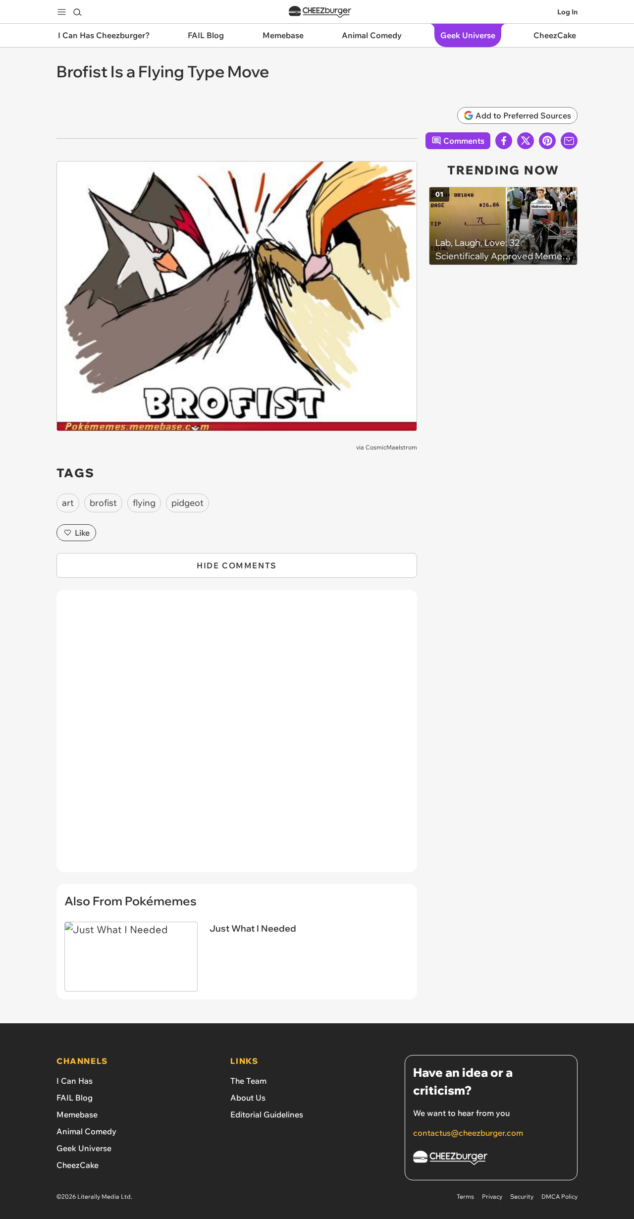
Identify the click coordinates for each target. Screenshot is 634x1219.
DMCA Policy (559, 1196)
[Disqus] (236, 736)
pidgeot (187, 502)
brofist (103, 502)
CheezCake (77, 1165)
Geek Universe (83, 1148)
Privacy (492, 1196)
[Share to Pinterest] (547, 140)
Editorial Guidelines (266, 1114)
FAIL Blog (74, 1098)
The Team (248, 1081)
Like (82, 533)
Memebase (77, 1114)
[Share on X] (525, 140)
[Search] (77, 12)
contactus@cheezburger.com (468, 1133)
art (68, 502)
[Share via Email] (569, 140)
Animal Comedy (86, 1131)
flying (144, 502)
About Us (247, 1098)
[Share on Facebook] (503, 140)
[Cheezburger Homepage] (320, 12)
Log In (567, 11)
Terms (465, 1196)
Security (521, 1196)
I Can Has (74, 1081)
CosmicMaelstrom (391, 447)
